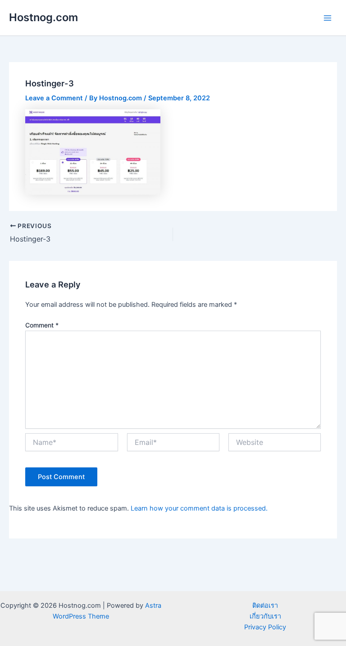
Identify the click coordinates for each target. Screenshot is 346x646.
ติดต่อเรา (265, 605)
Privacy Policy (265, 627)
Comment (42, 325)
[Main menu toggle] (327, 18)
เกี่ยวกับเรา (265, 616)
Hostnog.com (43, 17)
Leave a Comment (54, 98)
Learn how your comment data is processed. (199, 508)
